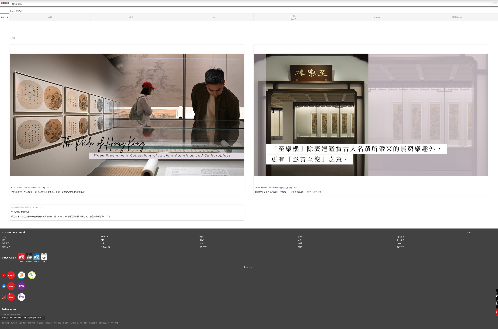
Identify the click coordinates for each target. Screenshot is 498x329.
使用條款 (57, 323)
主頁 (4, 237)
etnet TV (104, 237)
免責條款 (40, 323)
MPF (201, 243)
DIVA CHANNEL (17, 188)
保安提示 (66, 323)
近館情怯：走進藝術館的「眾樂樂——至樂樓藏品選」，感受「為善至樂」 (289, 192)
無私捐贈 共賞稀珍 (20, 212)
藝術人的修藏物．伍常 (288, 188)
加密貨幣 (5, 243)
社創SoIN (203, 247)
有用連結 (83, 323)
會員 (300, 247)
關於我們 (400, 247)
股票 (300, 237)
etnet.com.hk (17, 232)
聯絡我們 (31, 323)
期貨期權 (400, 237)
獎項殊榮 (114, 323)
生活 (13, 207)
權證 (4, 240)
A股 (299, 240)
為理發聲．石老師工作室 (34, 207)
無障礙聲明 (93, 323)
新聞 (201, 237)
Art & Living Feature (43, 188)
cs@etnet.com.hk (37, 318)
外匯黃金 (400, 240)
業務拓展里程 (104, 323)
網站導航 (74, 323)
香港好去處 (105, 247)
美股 (201, 240)
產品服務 (14, 323)
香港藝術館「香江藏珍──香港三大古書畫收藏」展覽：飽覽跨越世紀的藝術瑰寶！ (49, 192)
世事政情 (19, 207)
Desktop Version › (10, 309)
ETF (102, 240)
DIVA (399, 243)
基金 (102, 243)
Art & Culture (30, 188)
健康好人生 (6, 247)
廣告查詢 (22, 323)
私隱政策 (48, 323)
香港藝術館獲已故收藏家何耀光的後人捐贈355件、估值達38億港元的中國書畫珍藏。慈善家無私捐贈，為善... (61, 216)
